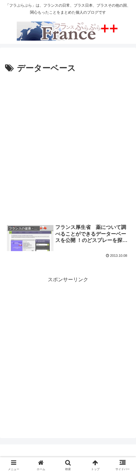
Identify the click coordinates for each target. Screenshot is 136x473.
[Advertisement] (68, 146)
